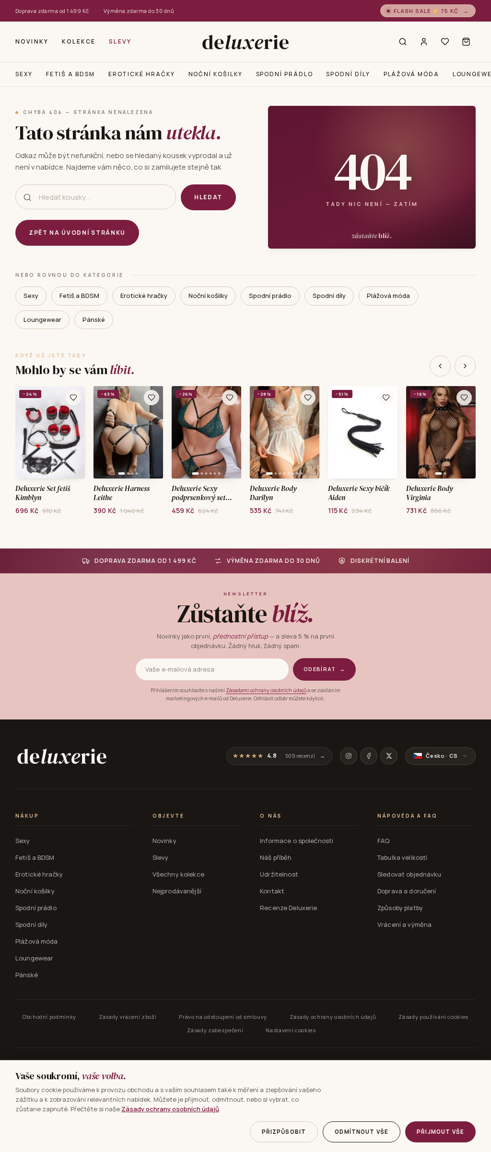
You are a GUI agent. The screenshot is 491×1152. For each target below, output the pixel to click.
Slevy (120, 41)
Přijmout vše (440, 1131)
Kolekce (78, 41)
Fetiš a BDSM (70, 74)
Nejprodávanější (176, 891)
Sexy (24, 74)
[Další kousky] (465, 365)
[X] (388, 755)
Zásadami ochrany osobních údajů (266, 690)
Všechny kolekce (178, 874)
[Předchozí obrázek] (26, 432)
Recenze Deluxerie (288, 907)
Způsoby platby (400, 907)
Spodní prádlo (284, 74)
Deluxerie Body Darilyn (273, 493)
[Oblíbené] (445, 41)
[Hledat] (402, 41)
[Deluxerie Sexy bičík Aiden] (362, 432)
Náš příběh (276, 857)
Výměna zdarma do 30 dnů (139, 10)
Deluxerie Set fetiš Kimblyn (42, 493)
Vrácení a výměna (404, 924)
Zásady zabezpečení (215, 1030)
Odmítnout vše (361, 1131)
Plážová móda (411, 74)
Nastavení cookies (291, 1030)
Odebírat (324, 669)
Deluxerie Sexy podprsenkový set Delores (198, 493)
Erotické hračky (141, 74)
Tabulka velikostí (402, 857)
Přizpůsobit (284, 1131)
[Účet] (423, 41)
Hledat (208, 197)
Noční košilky (215, 74)
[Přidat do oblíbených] (73, 397)
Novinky (31, 41)
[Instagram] (348, 755)
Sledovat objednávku (409, 874)
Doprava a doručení (406, 891)
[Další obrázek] (74, 432)
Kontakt (272, 891)
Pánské (93, 319)
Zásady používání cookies (433, 1016)
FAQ (383, 840)
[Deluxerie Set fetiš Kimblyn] (50, 432)
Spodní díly (348, 74)
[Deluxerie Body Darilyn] (284, 432)
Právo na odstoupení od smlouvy (223, 1016)
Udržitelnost (279, 874)
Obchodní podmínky (49, 1016)
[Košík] (466, 41)
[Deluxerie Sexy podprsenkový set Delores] (206, 432)
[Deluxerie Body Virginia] (441, 432)
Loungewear (42, 319)
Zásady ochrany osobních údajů (333, 1016)
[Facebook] (368, 755)
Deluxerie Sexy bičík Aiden (359, 493)
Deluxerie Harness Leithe (122, 493)
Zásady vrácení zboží (127, 1016)
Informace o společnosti (296, 840)
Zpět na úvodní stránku (77, 232)
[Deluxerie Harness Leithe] (128, 432)
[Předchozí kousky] (440, 365)
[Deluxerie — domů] (245, 42)
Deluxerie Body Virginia (429, 493)
